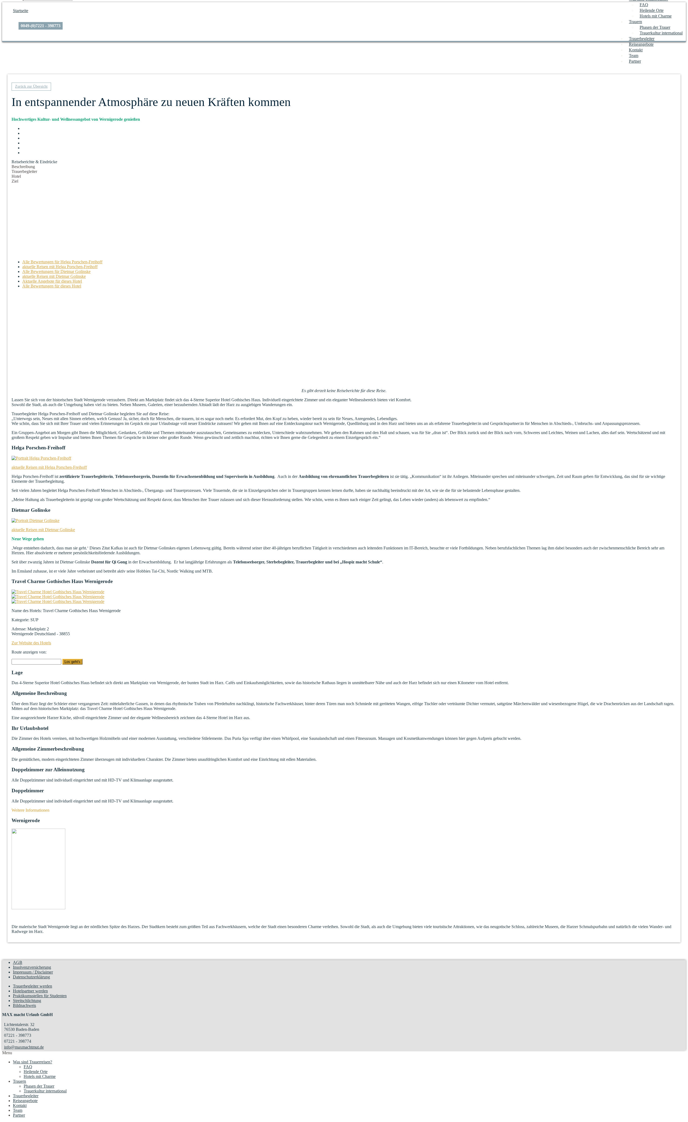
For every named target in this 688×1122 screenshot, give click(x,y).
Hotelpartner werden (30, 991)
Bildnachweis (24, 1005)
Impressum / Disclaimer (33, 972)
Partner (635, 61)
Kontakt (636, 50)
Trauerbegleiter (641, 38)
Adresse (18, 629)
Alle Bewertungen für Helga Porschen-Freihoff (62, 262)
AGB (17, 962)
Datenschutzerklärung (31, 977)
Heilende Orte (652, 10)
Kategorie (20, 619)
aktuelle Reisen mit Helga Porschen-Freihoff (60, 266)
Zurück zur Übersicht (31, 86)
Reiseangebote (641, 44)
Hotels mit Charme (656, 16)
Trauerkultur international (661, 33)
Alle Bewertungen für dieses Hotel (51, 286)
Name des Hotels (26, 610)
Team (633, 55)
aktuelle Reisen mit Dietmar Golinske (54, 276)
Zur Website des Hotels (31, 643)
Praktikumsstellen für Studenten (40, 995)
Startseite (20, 10)
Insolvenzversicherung (32, 967)
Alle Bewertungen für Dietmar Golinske (56, 271)
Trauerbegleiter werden (32, 986)
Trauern (635, 21)
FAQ (644, 4)
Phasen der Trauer (655, 27)
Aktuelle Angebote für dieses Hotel (52, 281)
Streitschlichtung (27, 1000)
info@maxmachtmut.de (24, 1047)
